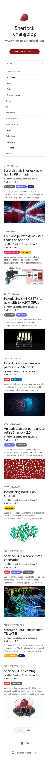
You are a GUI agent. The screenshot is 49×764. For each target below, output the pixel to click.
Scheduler (10, 136)
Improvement (12, 118)
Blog (9, 83)
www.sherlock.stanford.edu (24, 41)
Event (9, 101)
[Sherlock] (24, 18)
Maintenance (12, 124)
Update (9, 153)
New (9, 130)
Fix (7, 106)
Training (10, 147)
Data (9, 89)
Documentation (13, 95)
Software (11, 142)
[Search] (42, 63)
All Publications (13, 71)
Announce (11, 77)
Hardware (10, 112)
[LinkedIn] (23, 742)
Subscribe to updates (24, 52)
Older (29, 730)
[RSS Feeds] (27, 742)
